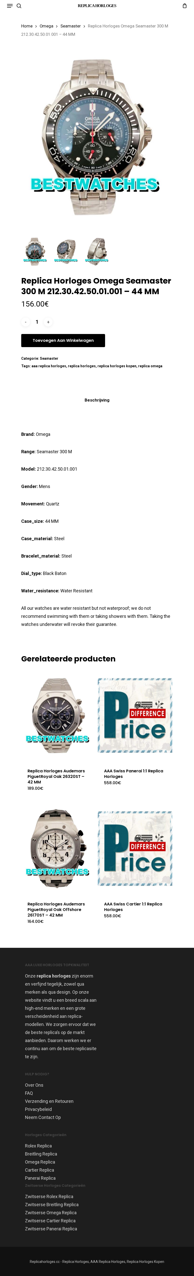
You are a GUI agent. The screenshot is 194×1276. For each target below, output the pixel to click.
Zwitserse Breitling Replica (52, 1204)
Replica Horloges (97, 6)
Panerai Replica (40, 1178)
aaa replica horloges (49, 366)
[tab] (97, 400)
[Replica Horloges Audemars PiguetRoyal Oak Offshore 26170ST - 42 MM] (58, 848)
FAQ (29, 1093)
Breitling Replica (41, 1154)
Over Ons (34, 1085)
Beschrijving (97, 400)
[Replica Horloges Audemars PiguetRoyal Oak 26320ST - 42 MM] (58, 715)
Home (27, 26)
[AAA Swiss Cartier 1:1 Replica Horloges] (135, 848)
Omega (46, 26)
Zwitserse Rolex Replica (49, 1196)
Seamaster (70, 26)
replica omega (150, 366)
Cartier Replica (39, 1170)
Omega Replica (40, 1162)
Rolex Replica (38, 1145)
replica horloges (82, 366)
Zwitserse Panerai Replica (51, 1228)
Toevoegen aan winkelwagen (63, 340)
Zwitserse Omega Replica (51, 1212)
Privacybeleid (38, 1109)
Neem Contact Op (43, 1117)
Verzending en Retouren (49, 1101)
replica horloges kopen (117, 366)
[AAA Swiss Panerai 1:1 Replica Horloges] (135, 715)
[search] (19, 6)
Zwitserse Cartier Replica (50, 1220)
